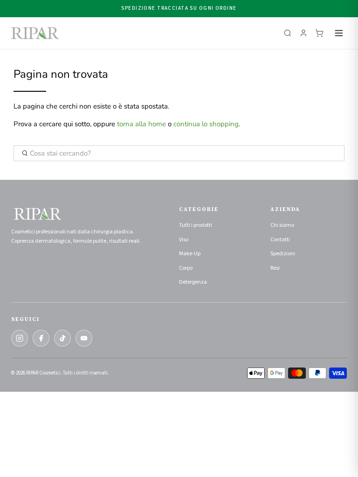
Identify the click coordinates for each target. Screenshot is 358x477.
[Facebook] (41, 338)
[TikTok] (62, 338)
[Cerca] (287, 33)
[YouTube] (84, 338)
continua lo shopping (206, 124)
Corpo (186, 268)
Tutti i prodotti (195, 225)
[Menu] (339, 33)
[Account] (303, 33)
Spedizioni (282, 254)
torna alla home (141, 124)
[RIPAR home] (35, 33)
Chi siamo (282, 225)
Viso (183, 240)
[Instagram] (19, 338)
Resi (275, 268)
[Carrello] (319, 33)
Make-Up (189, 254)
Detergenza (193, 282)
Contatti (280, 240)
